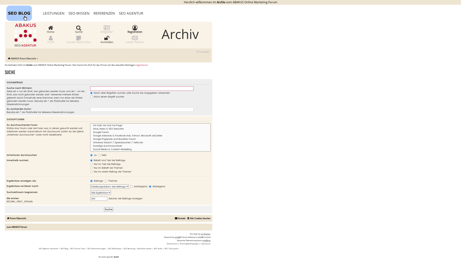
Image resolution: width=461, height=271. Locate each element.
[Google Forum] (150, 132)
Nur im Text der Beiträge (106, 164)
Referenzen (104, 13)
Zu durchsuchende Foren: (22, 124)
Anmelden (106, 41)
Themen (112, 180)
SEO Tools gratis (171, 248)
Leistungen (53, 13)
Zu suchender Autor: (19, 108)
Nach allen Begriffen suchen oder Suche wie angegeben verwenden (131, 92)
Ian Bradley (206, 234)
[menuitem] (203, 52)
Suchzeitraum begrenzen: (22, 192)
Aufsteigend (140, 186)
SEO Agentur (131, 13)
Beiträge (98, 180)
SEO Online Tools (77, 248)
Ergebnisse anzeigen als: (22, 180)
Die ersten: (13, 198)
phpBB (177, 237)
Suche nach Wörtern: (19, 88)
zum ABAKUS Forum (17, 226)
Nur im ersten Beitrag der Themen (112, 171)
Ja (95, 155)
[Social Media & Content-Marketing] (150, 149)
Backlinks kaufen (144, 248)
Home (50, 31)
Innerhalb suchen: (18, 160)
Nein (104, 155)
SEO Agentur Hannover (48, 248)
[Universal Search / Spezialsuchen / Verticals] (150, 142)
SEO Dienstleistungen (96, 248)
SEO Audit (158, 248)
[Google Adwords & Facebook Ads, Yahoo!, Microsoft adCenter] (150, 135)
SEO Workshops (114, 248)
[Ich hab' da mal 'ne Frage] (150, 125)
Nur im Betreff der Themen (108, 167)
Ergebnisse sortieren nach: (23, 186)
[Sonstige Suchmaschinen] (150, 146)
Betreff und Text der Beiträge (109, 160)
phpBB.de (206, 240)
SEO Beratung (129, 248)
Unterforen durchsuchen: (22, 155)
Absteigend (158, 186)
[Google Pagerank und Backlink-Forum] (150, 139)
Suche (78, 31)
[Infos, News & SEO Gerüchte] (150, 129)
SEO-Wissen (78, 13)
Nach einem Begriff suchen (108, 96)
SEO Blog (64, 248)
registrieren (142, 65)
